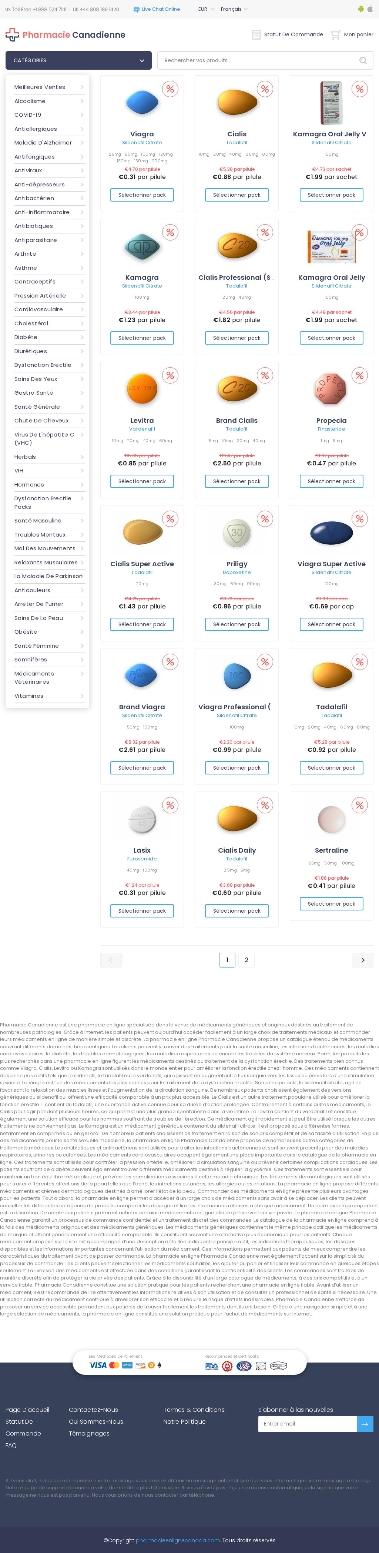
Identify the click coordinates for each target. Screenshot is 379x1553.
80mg (268, 154)
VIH (18, 470)
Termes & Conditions (194, 1410)
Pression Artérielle (40, 295)
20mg (219, 154)
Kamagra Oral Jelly (331, 277)
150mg (141, 161)
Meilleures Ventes (39, 87)
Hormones (29, 484)
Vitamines (28, 696)
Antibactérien (34, 198)
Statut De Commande (293, 34)
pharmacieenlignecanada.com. (177, 1540)
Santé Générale (37, 407)
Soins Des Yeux (35, 379)
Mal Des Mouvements (45, 548)
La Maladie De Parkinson (48, 576)
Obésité (26, 632)
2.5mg (230, 870)
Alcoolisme (30, 101)
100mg (148, 154)
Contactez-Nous (93, 1410)
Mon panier (358, 34)
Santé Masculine (38, 520)
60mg (251, 154)
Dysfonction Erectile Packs (43, 502)
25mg (115, 154)
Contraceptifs (35, 281)
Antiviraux (28, 170)
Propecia (331, 420)
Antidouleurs (32, 590)
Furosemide (142, 858)
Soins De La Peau (38, 618)
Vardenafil (142, 428)
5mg (213, 441)
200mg (159, 161)
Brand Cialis (237, 420)
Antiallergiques (35, 129)
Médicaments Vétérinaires (34, 678)
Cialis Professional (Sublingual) (252, 277)
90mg (253, 584)
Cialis (236, 134)
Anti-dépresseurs (39, 184)
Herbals (25, 457)
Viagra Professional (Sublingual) (255, 706)
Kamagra (142, 277)
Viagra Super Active (332, 563)
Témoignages (89, 1433)
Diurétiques (30, 351)
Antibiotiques (33, 226)
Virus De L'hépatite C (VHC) (44, 439)
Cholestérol (31, 323)
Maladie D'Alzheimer (43, 142)
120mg (166, 154)
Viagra (142, 134)
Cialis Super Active (142, 563)
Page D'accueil (27, 1410)
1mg (325, 441)
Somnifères (30, 659)
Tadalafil (236, 142)
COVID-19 (27, 115)
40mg (235, 154)
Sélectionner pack (142, 195)
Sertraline (331, 850)
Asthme (25, 268)
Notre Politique (185, 1421)
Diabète (26, 337)
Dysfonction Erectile (43, 365)
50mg (131, 154)
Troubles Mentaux (40, 534)
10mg (204, 154)
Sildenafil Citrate (142, 142)
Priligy (237, 563)
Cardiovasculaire (38, 309)
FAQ (11, 1445)
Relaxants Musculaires (46, 562)
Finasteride (331, 428)
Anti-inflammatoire (42, 212)
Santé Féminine (36, 646)
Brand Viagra (142, 706)
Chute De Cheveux (41, 420)
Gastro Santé (34, 392)
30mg (220, 584)
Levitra (142, 420)
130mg (124, 161)
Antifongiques (34, 156)
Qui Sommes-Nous (96, 1421)
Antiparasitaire (35, 240)
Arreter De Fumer (38, 604)
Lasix (142, 850)
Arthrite (25, 254)
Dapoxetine (237, 572)
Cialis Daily (237, 850)
